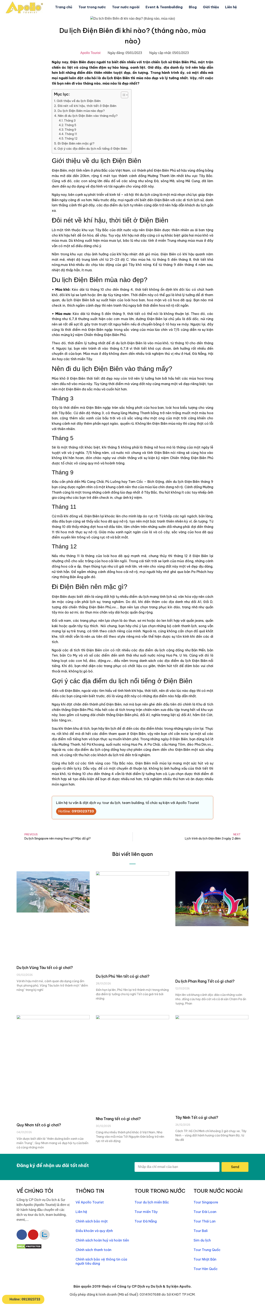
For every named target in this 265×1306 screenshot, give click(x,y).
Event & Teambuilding (164, 7)
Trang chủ (63, 7)
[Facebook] (22, 1234)
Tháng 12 (71, 138)
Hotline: (76, 811)
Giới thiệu (211, 7)
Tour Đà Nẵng (146, 1221)
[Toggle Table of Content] (122, 94)
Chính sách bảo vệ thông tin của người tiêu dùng (101, 1261)
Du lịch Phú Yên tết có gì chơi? (122, 976)
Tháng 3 (70, 120)
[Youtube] (33, 1234)
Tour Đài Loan (205, 1212)
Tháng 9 (70, 130)
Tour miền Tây (146, 1212)
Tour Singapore (206, 1202)
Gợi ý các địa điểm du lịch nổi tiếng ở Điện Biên (92, 149)
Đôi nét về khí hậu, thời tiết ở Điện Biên (87, 106)
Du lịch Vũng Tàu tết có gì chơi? (45, 967)
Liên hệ (231, 7)
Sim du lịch (202, 1240)
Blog (193, 7)
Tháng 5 (70, 125)
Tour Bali (201, 1231)
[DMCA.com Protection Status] (29, 1248)
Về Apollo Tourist (90, 1202)
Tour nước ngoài (125, 7)
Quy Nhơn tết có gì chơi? (39, 1125)
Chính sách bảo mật (92, 1221)
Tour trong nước (92, 7)
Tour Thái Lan (205, 1221)
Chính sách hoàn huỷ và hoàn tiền (102, 1240)
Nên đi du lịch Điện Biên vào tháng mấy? (88, 116)
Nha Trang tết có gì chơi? (118, 1118)
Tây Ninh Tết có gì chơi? (196, 1117)
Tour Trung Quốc (207, 1250)
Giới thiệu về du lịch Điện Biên (79, 101)
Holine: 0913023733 (25, 1299)
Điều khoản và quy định (94, 1231)
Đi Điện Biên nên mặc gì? (76, 143)
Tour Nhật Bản (205, 1259)
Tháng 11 (71, 134)
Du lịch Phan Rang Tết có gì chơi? (205, 981)
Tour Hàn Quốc (206, 1269)
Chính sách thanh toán (93, 1250)
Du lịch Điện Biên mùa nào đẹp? (81, 111)
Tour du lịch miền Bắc (152, 1202)
